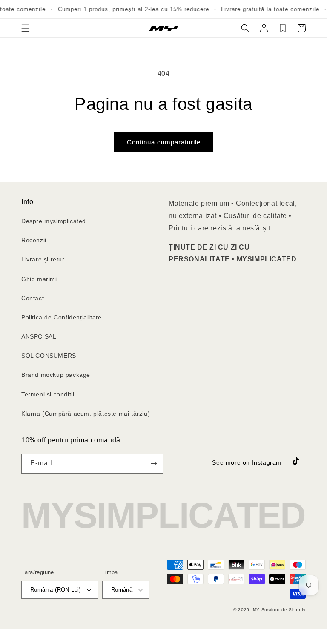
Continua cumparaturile (164, 142)
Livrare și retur (43, 259)
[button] (25, 28)
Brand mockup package (55, 374)
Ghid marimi (39, 279)
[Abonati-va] (153, 464)
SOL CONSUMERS (48, 355)
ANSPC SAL (38, 336)
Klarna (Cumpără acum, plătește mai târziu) (85, 413)
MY (256, 609)
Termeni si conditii (47, 394)
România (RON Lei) (55, 589)
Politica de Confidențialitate (61, 317)
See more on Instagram (246, 462)
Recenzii (33, 240)
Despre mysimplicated (53, 221)
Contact (32, 298)
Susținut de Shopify (283, 609)
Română (121, 589)
